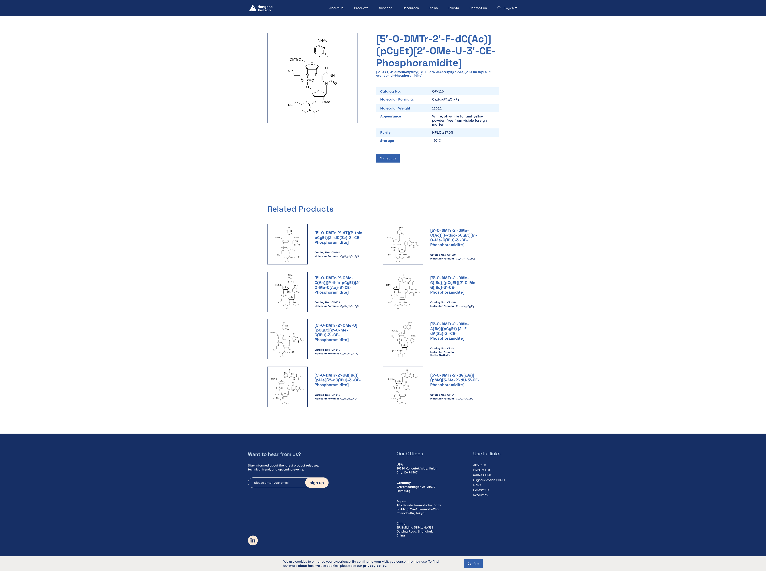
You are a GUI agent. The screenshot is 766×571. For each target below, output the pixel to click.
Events (453, 8)
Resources (411, 8)
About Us (336, 8)
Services (385, 8)
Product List (481, 470)
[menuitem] (331, 8)
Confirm (473, 563)
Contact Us (478, 8)
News (433, 8)
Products (361, 8)
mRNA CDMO (482, 475)
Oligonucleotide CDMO (489, 480)
